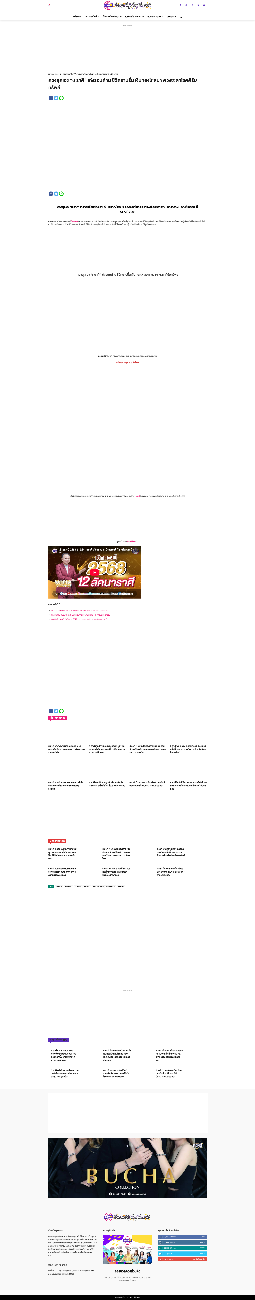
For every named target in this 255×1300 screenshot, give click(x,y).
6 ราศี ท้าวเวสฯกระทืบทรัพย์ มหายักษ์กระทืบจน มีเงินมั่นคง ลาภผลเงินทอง (147, 784)
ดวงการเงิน (78, 887)
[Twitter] (198, 5)
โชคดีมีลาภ (121, 887)
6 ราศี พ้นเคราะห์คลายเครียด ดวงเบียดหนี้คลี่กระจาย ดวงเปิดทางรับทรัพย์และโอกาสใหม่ (188, 749)
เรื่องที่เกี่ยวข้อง (57, 718)
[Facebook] (180, 5)
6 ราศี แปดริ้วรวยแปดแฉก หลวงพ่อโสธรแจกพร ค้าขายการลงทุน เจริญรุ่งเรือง (65, 786)
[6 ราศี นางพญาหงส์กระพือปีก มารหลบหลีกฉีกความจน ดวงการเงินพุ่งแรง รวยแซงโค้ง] (66, 732)
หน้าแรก (51, 74)
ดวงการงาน (68, 887)
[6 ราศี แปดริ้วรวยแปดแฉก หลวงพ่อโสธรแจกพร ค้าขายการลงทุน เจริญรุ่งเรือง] (66, 769)
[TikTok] (192, 5)
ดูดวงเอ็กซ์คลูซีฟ (58, 1040)
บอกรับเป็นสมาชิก (199, 1259)
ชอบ (203, 1237)
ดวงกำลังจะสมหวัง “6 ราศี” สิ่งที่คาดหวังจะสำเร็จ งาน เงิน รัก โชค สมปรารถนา (79, 610)
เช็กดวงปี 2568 (110, 887)
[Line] (61, 98)
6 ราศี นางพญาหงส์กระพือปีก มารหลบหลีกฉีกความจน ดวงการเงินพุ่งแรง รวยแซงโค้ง (66, 749)
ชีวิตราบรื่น (59, 887)
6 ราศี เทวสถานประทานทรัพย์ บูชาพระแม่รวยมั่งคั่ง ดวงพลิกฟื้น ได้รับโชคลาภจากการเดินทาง (107, 749)
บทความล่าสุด (57, 841)
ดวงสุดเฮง (87, 887)
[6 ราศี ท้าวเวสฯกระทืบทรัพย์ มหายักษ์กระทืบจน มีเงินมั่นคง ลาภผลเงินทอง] (147, 769)
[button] (181, 17)
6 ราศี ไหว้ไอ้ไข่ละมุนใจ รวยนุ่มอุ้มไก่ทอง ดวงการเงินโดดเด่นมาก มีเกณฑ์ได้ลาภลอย (188, 786)
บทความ (58, 74)
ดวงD (138, 496)
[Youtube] (204, 5)
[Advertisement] (128, 47)
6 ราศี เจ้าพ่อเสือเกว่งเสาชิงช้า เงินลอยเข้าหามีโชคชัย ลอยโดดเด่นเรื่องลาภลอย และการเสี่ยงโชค (147, 749)
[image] (127, 1249)
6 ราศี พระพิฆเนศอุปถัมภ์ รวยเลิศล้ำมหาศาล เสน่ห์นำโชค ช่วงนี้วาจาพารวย (107, 784)
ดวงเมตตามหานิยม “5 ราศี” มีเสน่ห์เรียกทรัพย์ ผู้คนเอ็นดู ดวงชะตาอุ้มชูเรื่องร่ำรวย (80, 614)
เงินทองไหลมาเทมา (98, 887)
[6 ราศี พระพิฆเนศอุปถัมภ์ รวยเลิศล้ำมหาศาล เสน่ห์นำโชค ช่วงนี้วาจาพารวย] (107, 769)
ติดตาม (202, 1242)
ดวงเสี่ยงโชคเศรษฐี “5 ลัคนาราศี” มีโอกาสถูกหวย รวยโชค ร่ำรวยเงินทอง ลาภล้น (79, 619)
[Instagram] (186, 5)
